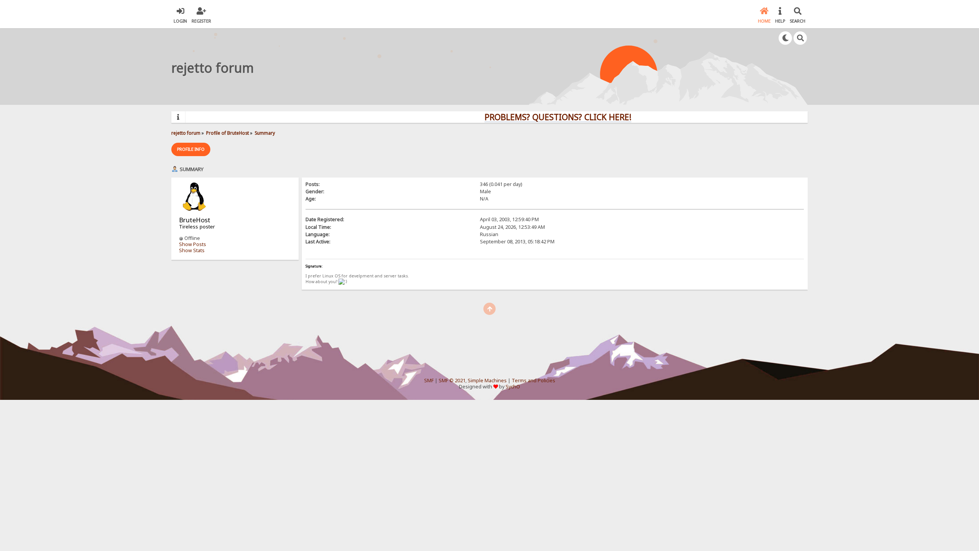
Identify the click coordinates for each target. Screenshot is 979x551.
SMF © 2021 (452, 380)
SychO (513, 386)
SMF (429, 380)
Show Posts (192, 244)
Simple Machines (487, 380)
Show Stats (192, 250)
